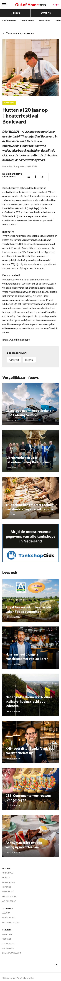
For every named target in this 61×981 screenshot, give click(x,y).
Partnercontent (10, 922)
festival (29, 359)
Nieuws (15, 13)
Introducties (8, 917)
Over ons (7, 934)
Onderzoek (8, 891)
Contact (6, 939)
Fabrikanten (44, 20)
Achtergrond (9, 901)
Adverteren (8, 943)
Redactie (7, 166)
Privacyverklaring (11, 953)
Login (56, 4)
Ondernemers (9, 20)
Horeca (6, 877)
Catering (9, 103)
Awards (46, 13)
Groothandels (27, 20)
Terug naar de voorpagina (20, 33)
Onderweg (7, 873)
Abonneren (8, 948)
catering (14, 359)
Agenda (6, 913)
